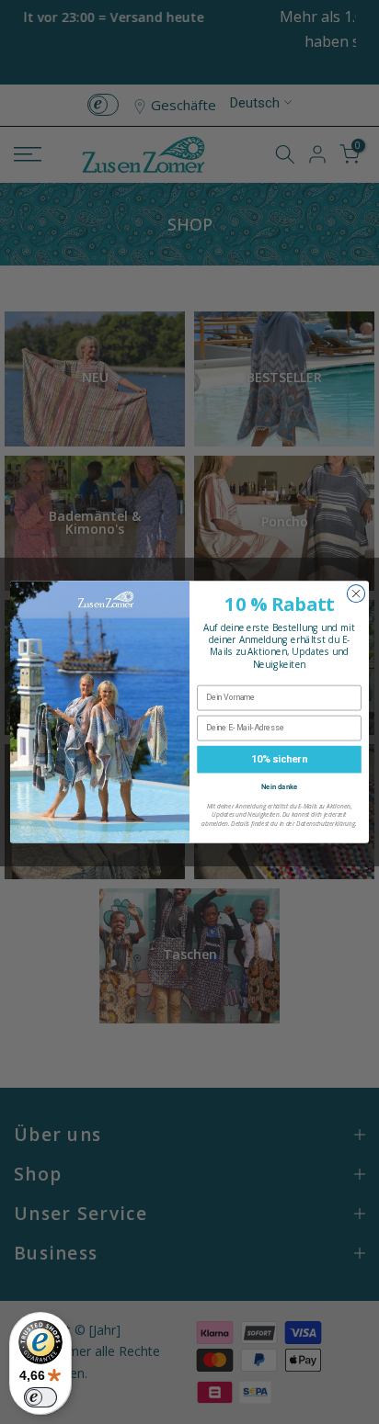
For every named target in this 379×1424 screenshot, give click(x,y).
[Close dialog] (355, 594)
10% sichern (278, 759)
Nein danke (279, 787)
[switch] (40, 1397)
